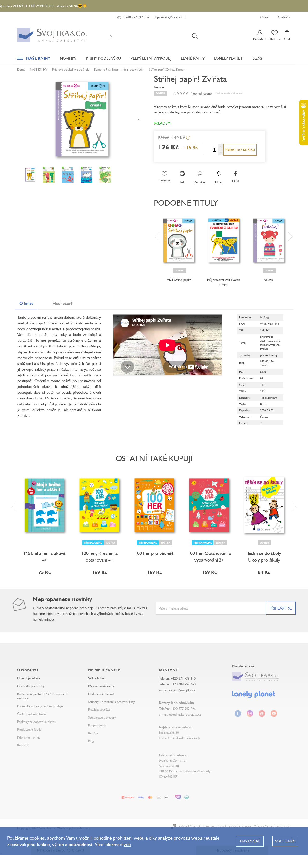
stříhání (264, 344)
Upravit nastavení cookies (233, 826)
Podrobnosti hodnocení (229, 93)
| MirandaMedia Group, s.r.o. (271, 826)
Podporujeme (97, 725)
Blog (91, 741)
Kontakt (22, 745)
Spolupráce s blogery (102, 717)
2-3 (262, 330)
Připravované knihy (101, 686)
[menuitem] (33, 59)
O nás (264, 17)
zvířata (264, 348)
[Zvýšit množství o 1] (220, 147)
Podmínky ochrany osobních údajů (40, 706)
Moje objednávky (28, 678)
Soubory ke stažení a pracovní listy (111, 702)
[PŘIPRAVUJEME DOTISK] (99, 505)
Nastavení (250, 841)
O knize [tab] (26, 303)
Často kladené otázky (31, 714)
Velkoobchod (96, 678)
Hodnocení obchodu (101, 694)
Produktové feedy (29, 729)
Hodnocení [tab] (62, 303)
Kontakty (283, 17)
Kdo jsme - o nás (28, 737)
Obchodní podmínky (31, 686)
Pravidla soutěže (99, 709)
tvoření (274, 344)
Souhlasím (285, 841)
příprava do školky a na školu (270, 338)
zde (127, 844)
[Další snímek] (138, 119)
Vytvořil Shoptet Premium (196, 826)
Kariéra (93, 733)
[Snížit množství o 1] (220, 152)
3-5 (267, 330)
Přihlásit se (281, 608)
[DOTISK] (179, 240)
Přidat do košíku (240, 150)
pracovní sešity (268, 355)
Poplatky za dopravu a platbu (36, 722)
